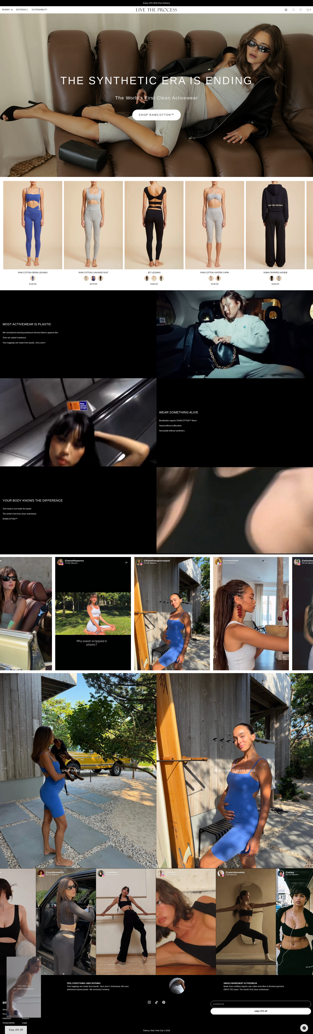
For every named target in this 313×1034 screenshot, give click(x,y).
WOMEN (6, 10)
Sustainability (9, 1023)
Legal (24, 1023)
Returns (25, 1018)
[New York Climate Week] (234, 770)
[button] (300, 9)
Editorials (7, 1018)
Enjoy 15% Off (260, 1011)
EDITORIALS (22, 10)
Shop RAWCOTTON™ (156, 114)
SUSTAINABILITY (39, 10)
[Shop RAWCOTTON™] (78, 770)
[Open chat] (304, 1028)
